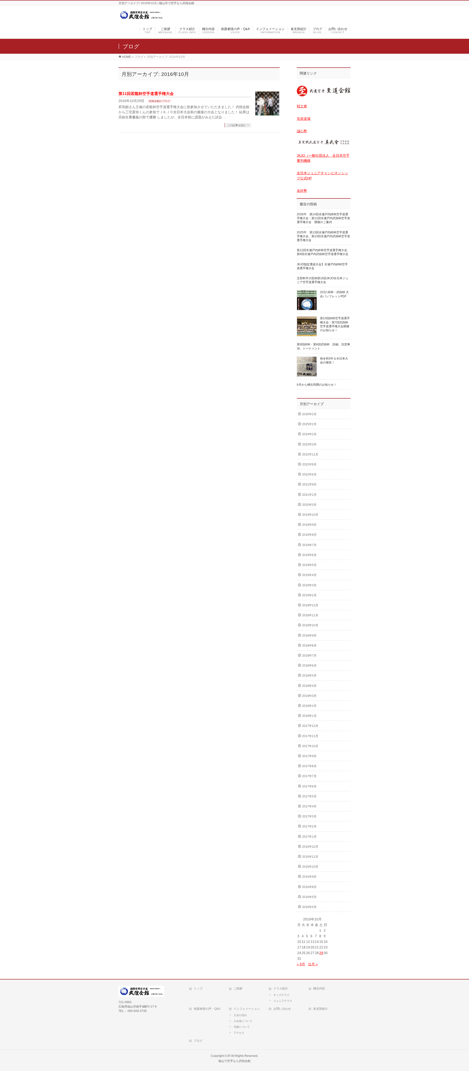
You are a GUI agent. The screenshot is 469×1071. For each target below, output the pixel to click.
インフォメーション (247, 1008)
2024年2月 (309, 434)
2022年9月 (309, 464)
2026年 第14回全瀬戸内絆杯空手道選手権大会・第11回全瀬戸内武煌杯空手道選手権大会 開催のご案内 (323, 218)
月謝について (242, 1026)
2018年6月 (309, 665)
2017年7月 (309, 776)
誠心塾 (302, 131)
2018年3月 (309, 696)
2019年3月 (309, 585)
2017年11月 (310, 736)
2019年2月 (309, 595)
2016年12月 (310, 846)
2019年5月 (309, 565)
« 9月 (301, 964)
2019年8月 (309, 534)
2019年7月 (309, 545)
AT (229, 1056)
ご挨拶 (238, 988)
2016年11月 (310, 856)
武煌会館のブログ (159, 101)
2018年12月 (310, 605)
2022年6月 (309, 474)
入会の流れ (240, 1015)
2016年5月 (309, 897)
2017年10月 (310, 746)
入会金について (243, 1021)
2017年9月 (309, 756)
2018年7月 (309, 655)
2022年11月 (310, 454)
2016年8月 (309, 887)
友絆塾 (302, 191)
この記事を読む (236, 125)
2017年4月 (309, 806)
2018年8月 (309, 645)
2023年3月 (309, 444)
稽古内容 (319, 988)
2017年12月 (310, 726)
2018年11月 (310, 615)
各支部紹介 (320, 1008)
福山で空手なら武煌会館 (234, 1061)
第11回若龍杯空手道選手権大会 (146, 94)
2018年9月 (309, 635)
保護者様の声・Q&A (207, 1008)
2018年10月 (310, 625)
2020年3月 (309, 504)
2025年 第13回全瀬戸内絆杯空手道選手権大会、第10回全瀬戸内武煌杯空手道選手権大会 (323, 236)
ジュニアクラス (282, 1000)
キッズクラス (281, 994)
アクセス (239, 1032)
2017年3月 (309, 816)
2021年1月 (309, 494)
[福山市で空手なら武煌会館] (141, 18)
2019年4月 (309, 575)
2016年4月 (309, 907)
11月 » (313, 964)
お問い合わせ (282, 1008)
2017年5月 (309, 796)
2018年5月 (309, 675)
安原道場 (303, 119)
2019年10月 (310, 514)
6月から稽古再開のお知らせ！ (317, 384)
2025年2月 (309, 424)
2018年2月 (309, 706)
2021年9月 (309, 484)
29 (321, 953)
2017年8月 (309, 766)
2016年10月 (310, 866)
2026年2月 (309, 414)
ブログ (198, 1040)
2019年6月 (309, 555)
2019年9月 (309, 524)
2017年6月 (309, 786)
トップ (198, 988)
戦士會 (302, 106)
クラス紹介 (280, 988)
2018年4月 (309, 686)
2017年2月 (309, 826)
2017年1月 (309, 836)
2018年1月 (309, 716)
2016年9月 (309, 876)
